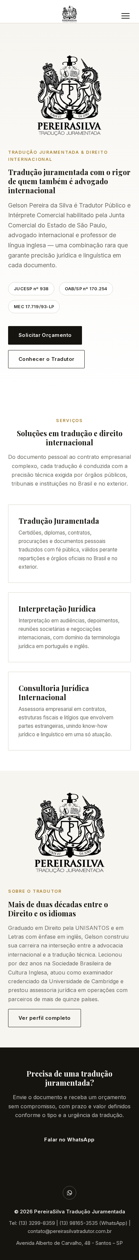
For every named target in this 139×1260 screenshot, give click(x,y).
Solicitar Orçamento (45, 335)
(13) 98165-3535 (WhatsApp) (93, 1223)
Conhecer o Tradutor (46, 359)
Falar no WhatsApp (69, 1140)
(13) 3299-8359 (37, 1223)
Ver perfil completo (45, 1018)
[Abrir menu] (125, 16)
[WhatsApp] (69, 1193)
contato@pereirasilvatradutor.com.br (70, 1231)
